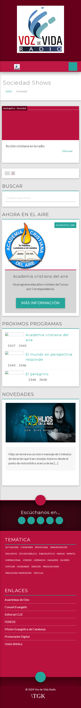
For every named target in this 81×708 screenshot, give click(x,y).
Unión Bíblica (13, 644)
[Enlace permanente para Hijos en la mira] (41, 424)
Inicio (8, 91)
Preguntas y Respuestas (18, 573)
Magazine (52, 560)
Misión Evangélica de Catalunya (25, 629)
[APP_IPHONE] (31, 520)
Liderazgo (39, 560)
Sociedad (21, 108)
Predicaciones (51, 566)
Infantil (71, 553)
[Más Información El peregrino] (15, 376)
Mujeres (64, 560)
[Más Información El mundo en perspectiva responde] (15, 356)
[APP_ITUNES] (40, 520)
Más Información (40, 302)
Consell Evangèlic (16, 607)
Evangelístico (47, 553)
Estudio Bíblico (28, 553)
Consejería (27, 547)
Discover (67, 151)
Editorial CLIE (14, 614)
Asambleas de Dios (17, 599)
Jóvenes (27, 560)
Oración (36, 566)
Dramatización (58, 547)
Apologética (9, 108)
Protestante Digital (17, 636)
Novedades (23, 566)
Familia (61, 553)
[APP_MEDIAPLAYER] (59, 520)
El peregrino (37, 374)
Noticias (10, 566)
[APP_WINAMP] (50, 520)
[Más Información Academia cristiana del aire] (15, 337)
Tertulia (38, 573)
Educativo (11, 553)
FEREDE (10, 621)
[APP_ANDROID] (21, 520)
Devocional (41, 547)
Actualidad (11, 547)
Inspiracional (13, 560)
